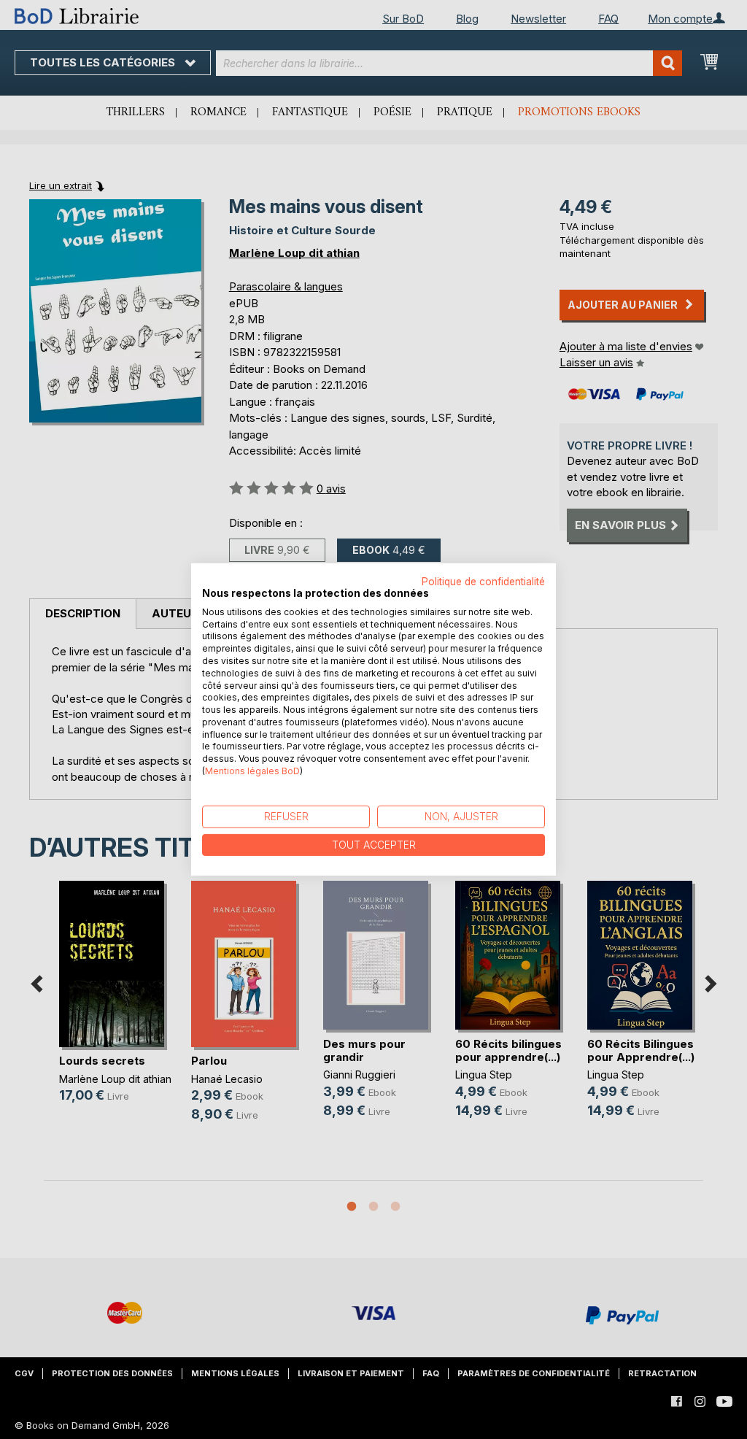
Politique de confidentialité (483, 581)
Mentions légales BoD (252, 770)
